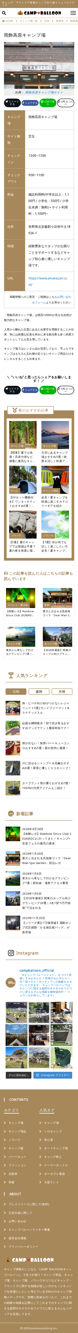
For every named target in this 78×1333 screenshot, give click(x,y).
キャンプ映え (53, 1157)
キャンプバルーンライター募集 (29, 1229)
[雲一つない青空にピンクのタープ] (16, 1057)
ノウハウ (14, 1140)
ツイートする (13, 103)
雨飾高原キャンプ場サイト (44, 92)
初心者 (48, 1140)
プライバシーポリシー (23, 1246)
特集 (12, 1182)
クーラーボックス (56, 1165)
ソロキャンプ (53, 1131)
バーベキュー (17, 1157)
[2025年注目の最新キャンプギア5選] (61, 1012)
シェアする (31, 103)
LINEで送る (49, 103)
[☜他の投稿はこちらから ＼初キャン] (16, 1012)
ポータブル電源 (54, 1174)
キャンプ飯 (16, 1148)
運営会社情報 (17, 1238)
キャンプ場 (16, 1123)
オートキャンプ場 (56, 1148)
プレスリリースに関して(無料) (29, 1204)
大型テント (51, 1182)
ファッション (17, 1165)
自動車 (13, 1174)
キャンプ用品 (17, 1131)
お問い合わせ (17, 1221)
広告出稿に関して (20, 1213)
